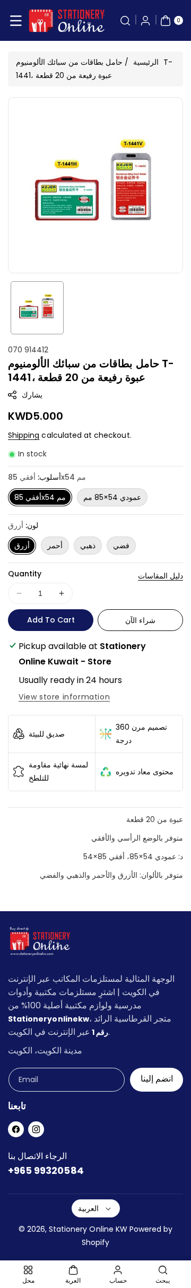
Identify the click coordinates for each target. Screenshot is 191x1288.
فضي (121, 545)
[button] (16, 21)
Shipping (23, 435)
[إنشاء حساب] (145, 21)
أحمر (55, 545)
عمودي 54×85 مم (112, 497)
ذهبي (88, 545)
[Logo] (40, 943)
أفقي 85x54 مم (40, 497)
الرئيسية (146, 62)
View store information (64, 696)
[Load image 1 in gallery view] (37, 307)
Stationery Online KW (88, 1229)
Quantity (24, 573)
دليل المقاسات (160, 575)
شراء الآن (140, 620)
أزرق (22, 545)
